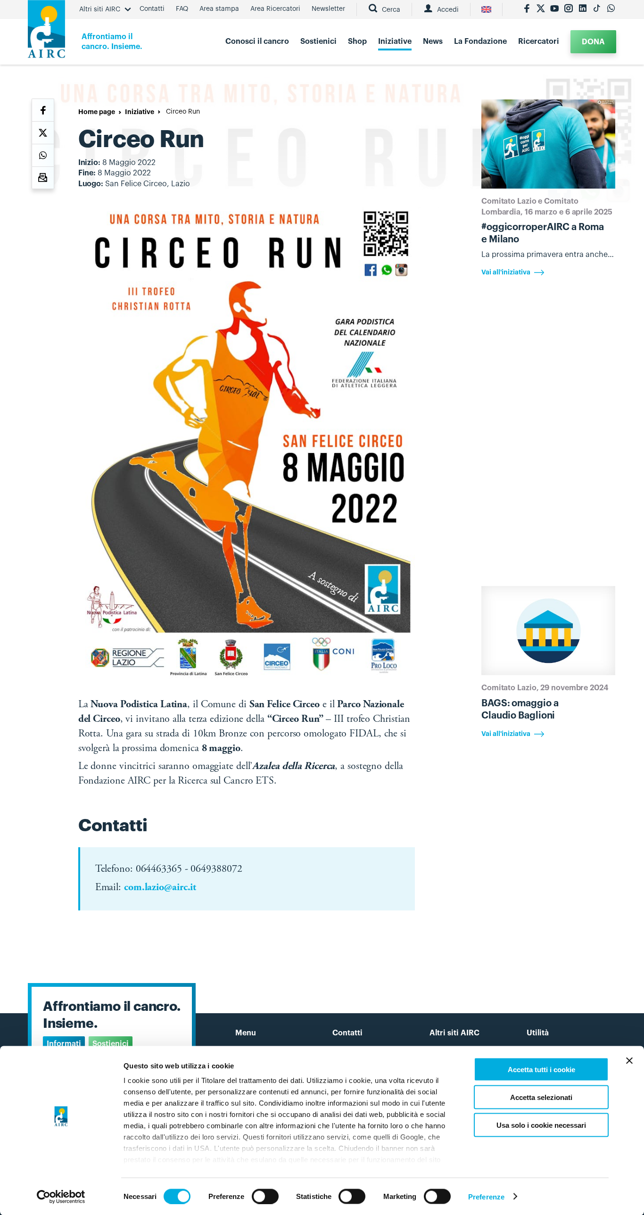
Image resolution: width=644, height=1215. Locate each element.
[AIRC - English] (486, 9)
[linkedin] (583, 9)
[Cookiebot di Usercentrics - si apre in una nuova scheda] (61, 1197)
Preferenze (486, 1196)
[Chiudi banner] (629, 1061)
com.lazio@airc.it (160, 888)
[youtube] (554, 9)
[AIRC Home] (46, 32)
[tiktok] (597, 9)
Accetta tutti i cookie (541, 1070)
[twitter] (541, 9)
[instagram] (568, 9)
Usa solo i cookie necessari (541, 1125)
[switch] (265, 1196)
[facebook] (526, 9)
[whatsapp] (611, 9)
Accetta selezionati (541, 1097)
